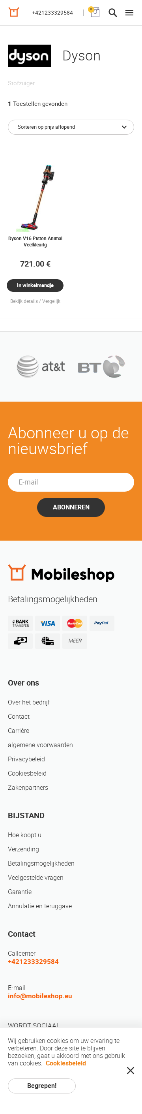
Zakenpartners (28, 787)
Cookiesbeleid (27, 773)
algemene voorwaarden (40, 745)
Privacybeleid (26, 759)
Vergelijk (51, 301)
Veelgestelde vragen (36, 877)
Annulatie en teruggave (40, 906)
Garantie (20, 892)
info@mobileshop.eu (40, 996)
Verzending (23, 849)
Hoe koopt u (24, 835)
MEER (74, 641)
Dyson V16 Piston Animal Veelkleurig (35, 242)
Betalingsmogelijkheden (41, 863)
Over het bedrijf (29, 702)
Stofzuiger (21, 83)
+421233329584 (52, 12)
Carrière (18, 731)
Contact (19, 716)
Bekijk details (24, 301)
